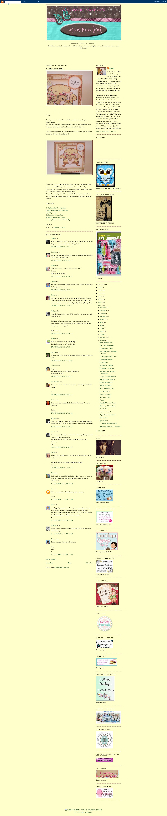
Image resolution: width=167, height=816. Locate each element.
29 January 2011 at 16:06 (62, 413)
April (102, 331)
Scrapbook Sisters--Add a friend (55, 217)
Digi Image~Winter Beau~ (108, 406)
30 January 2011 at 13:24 (62, 426)
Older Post (89, 563)
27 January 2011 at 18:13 (62, 333)
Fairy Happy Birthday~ (107, 368)
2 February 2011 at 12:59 (62, 534)
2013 (100, 299)
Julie (52, 473)
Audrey (53, 339)
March (102, 334)
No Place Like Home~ (106, 365)
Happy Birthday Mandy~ (107, 379)
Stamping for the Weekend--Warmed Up (58, 220)
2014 (100, 296)
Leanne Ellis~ (104, 362)
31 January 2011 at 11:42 (62, 468)
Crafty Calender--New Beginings (56, 208)
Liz (52, 489)
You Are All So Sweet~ (107, 345)
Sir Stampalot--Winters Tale (54, 215)
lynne (53, 452)
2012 (100, 302)
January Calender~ (105, 394)
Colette (53, 252)
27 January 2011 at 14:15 (62, 260)
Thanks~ (102, 400)
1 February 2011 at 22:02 (62, 484)
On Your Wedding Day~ (107, 388)
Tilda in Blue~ (104, 409)
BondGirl (54, 525)
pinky (53, 281)
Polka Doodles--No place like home (57, 210)
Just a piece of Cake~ (106, 348)
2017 (100, 287)
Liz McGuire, (55, 382)
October (102, 313)
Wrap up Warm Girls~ (106, 342)
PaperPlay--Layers (51, 213)
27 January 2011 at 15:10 (62, 290)
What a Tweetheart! (105, 385)
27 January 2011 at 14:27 (62, 276)
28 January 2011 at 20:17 (62, 395)
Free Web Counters (83, 812)
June (101, 325)
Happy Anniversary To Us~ (108, 415)
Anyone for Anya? (105, 412)
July (101, 322)
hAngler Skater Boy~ (106, 382)
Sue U (53, 432)
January (102, 340)
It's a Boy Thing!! (105, 391)
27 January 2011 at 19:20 (62, 347)
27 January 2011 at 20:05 (62, 361)
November (103, 311)
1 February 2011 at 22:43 (62, 500)
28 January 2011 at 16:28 (62, 376)
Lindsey (53, 265)
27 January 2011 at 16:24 (62, 306)
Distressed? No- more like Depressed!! (107, 372)
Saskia (53, 400)
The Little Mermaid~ (106, 359)
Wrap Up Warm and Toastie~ (108, 403)
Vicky (53, 311)
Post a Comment (51, 559)
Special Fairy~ (104, 421)
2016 (100, 290)
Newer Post (49, 563)
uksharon (54, 366)
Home (69, 563)
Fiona (53, 295)
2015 (100, 293)
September (103, 316)
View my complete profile (106, 131)
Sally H (53, 352)
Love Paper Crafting (84, 9)
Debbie (111, 68)
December (103, 308)
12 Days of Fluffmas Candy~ (108, 424)
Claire (53, 238)
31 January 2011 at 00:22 (62, 447)
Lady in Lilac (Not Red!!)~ (108, 376)
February (103, 337)
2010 (100, 431)
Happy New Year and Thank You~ (110, 426)
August (102, 319)
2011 (100, 305)
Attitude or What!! (105, 397)
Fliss (52, 505)
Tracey (53, 539)
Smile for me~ (104, 418)
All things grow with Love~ (108, 357)
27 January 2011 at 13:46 (62, 247)
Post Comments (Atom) (61, 567)
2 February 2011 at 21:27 (62, 554)
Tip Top (53, 418)
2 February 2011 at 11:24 (62, 520)
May (101, 328)
